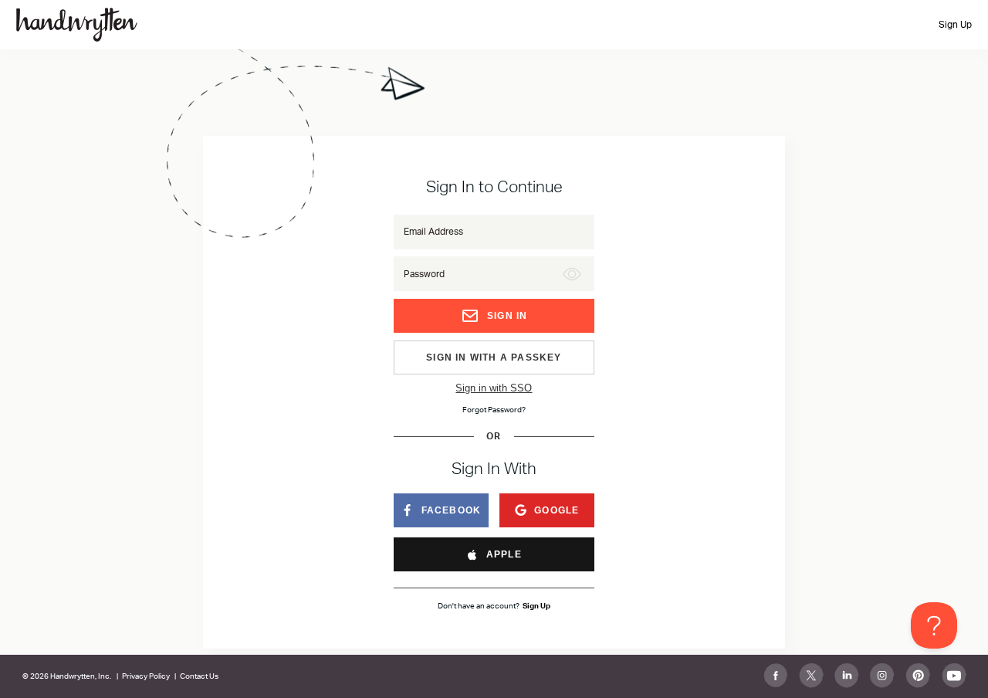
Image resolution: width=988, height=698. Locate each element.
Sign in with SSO (493, 388)
